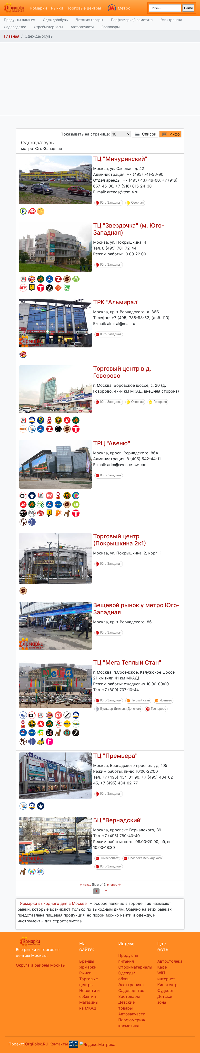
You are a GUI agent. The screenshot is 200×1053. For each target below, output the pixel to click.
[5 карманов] (23, 513)
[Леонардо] (40, 513)
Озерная (137, 202)
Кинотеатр (167, 984)
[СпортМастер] (49, 279)
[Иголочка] (40, 871)
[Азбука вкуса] (76, 279)
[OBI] (23, 429)
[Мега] (76, 724)
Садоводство (15, 27)
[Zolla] (58, 279)
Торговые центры (84, 8)
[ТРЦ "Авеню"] (55, 463)
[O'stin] (23, 495)
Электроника (171, 20)
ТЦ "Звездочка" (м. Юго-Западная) (128, 229)
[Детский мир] (58, 504)
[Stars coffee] (67, 732)
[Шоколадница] (67, 279)
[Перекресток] (40, 504)
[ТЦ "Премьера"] (55, 775)
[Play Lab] (58, 513)
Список (149, 134)
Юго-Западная (110, 202)
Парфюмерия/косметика (132, 20)
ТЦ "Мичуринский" (120, 158)
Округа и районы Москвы (41, 965)
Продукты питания (19, 20)
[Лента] (40, 420)
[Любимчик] (66, 288)
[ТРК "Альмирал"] (55, 322)
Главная (11, 36)
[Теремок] (49, 420)
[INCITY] (58, 429)
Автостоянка (169, 961)
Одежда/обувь (55, 20)
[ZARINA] (49, 288)
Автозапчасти (82, 27)
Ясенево (166, 700)
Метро (124, 8)
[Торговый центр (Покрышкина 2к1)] (55, 558)
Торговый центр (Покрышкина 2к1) (119, 540)
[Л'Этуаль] (32, 420)
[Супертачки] (40, 741)
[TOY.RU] (58, 288)
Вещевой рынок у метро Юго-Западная (136, 609)
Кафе (162, 967)
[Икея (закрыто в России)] (67, 724)
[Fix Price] (23, 211)
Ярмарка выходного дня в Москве (53, 903)
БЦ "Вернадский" (118, 820)
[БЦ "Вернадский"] (55, 840)
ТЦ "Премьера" (115, 755)
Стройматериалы (48, 27)
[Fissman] (49, 741)
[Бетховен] (67, 513)
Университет (109, 858)
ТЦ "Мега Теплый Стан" (127, 662)
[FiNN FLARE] (23, 522)
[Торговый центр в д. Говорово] (55, 388)
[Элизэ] (32, 871)
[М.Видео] (67, 420)
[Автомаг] (32, 211)
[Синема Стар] (76, 495)
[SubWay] (40, 732)
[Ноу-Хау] (32, 288)
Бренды (86, 961)
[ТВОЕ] (40, 288)
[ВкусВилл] (76, 504)
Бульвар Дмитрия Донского (120, 708)
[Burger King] (32, 279)
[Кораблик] (32, 429)
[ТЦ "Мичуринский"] (55, 179)
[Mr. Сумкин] (32, 513)
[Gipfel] (32, 522)
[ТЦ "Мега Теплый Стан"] (55, 683)
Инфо (175, 134)
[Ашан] (58, 724)
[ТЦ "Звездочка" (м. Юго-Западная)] (55, 246)
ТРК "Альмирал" (116, 302)
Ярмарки (38, 8)
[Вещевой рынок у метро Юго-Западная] (55, 625)
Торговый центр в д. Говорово (122, 372)
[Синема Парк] (23, 715)
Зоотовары (110, 27)
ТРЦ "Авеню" (111, 443)
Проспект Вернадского (145, 858)
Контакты (59, 1044)
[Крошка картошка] (58, 420)
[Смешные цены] (40, 211)
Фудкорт (165, 990)
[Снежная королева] (32, 495)
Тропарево (158, 708)
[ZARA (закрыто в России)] (67, 715)
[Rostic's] (23, 279)
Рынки (57, 8)
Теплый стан (140, 700)
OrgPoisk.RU (36, 1044)
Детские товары (89, 20)
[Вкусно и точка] (40, 279)
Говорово (160, 402)
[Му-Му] (23, 288)
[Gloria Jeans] (49, 495)
